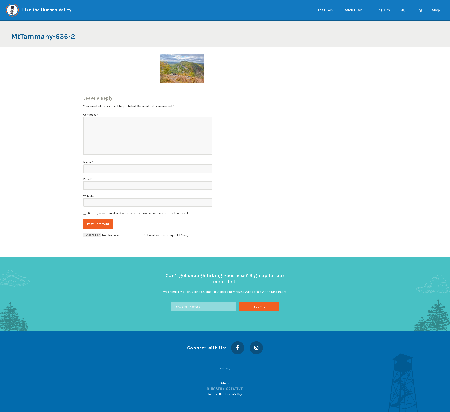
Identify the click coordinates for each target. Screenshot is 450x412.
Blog (418, 10)
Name (88, 162)
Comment (90, 114)
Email (88, 179)
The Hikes (325, 10)
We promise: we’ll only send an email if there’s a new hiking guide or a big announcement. (225, 291)
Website (88, 196)
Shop (436, 10)
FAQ (403, 10)
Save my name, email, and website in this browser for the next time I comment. (138, 213)
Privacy (225, 368)
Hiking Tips (381, 10)
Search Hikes (353, 10)
